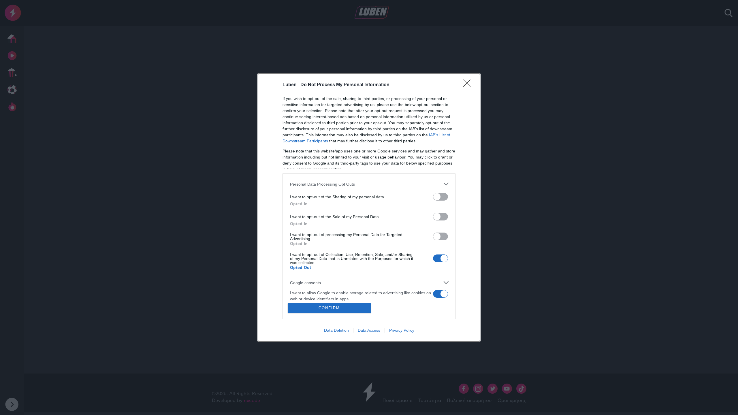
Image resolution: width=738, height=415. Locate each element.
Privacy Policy (401, 330)
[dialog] (369, 207)
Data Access (369, 330)
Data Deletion (336, 330)
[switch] (440, 197)
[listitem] (369, 184)
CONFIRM (329, 308)
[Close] (468, 85)
